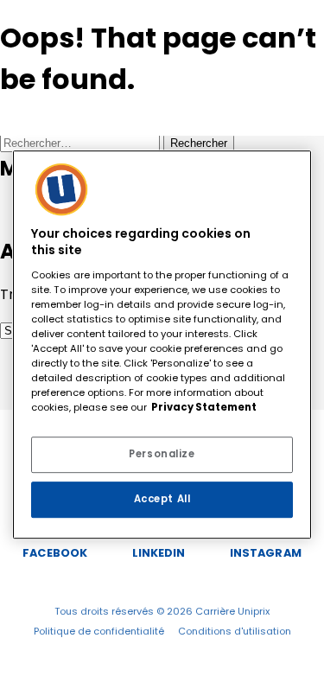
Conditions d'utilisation (234, 631)
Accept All (162, 499)
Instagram (266, 552)
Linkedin (159, 552)
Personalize (161, 454)
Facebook (54, 552)
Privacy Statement (204, 407)
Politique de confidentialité (99, 631)
